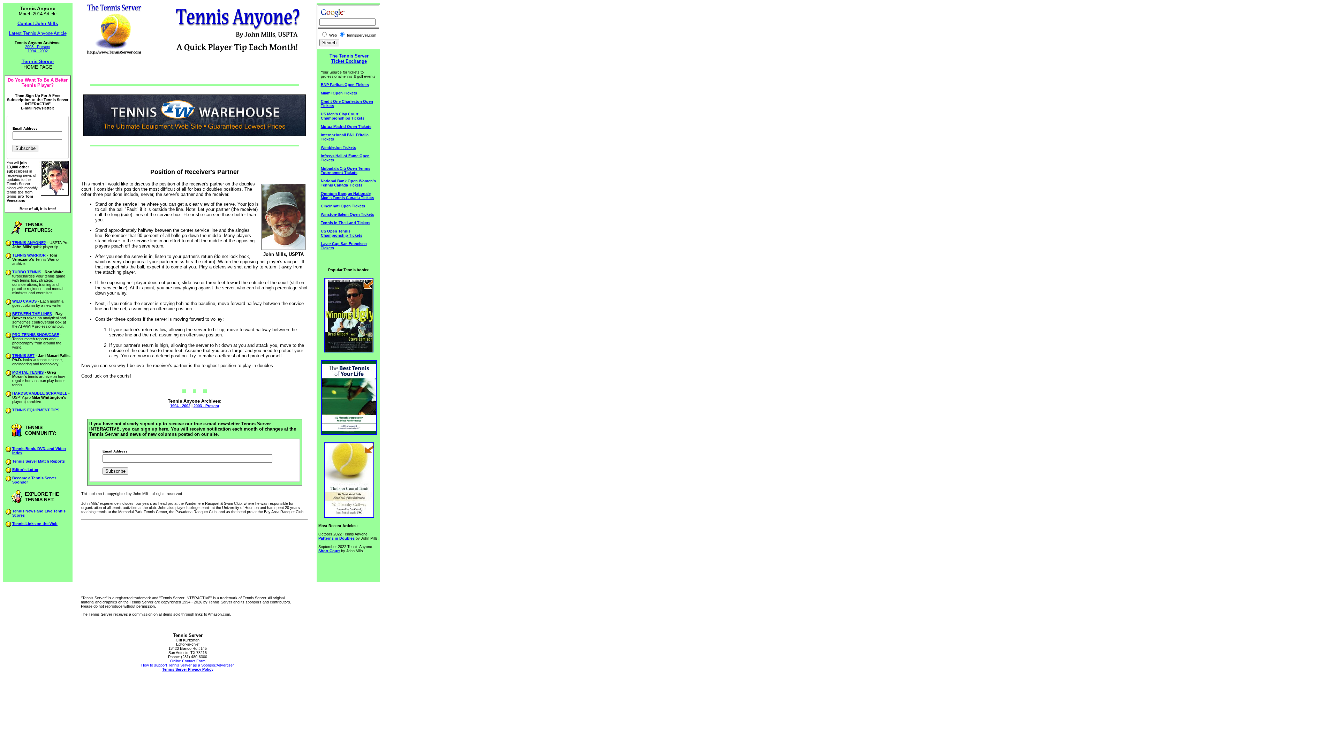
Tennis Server (38, 61)
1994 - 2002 (38, 51)
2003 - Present (37, 47)
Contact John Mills (37, 23)
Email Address (25, 128)
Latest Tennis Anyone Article (38, 33)
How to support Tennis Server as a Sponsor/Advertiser (187, 665)
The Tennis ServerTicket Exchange (349, 58)
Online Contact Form (187, 661)
